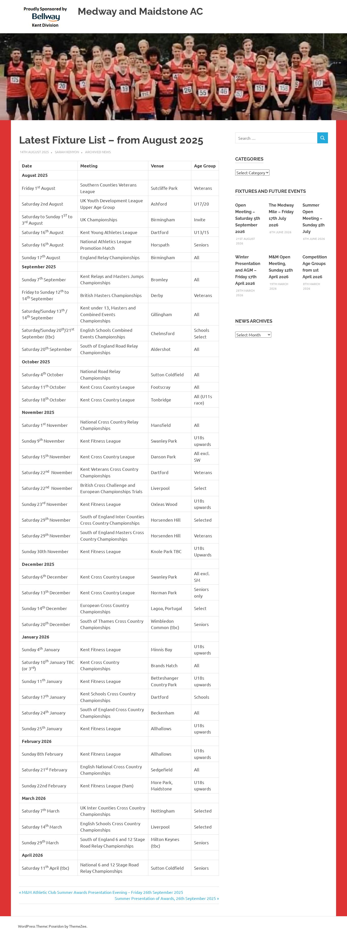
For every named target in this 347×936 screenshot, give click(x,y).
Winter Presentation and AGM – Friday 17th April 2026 (247, 270)
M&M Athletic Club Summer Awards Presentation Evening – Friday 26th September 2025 (102, 892)
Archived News (98, 152)
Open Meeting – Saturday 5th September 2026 (247, 218)
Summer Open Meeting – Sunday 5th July (314, 218)
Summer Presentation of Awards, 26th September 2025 (165, 898)
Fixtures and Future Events (270, 191)
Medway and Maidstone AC (140, 11)
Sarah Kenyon (67, 152)
